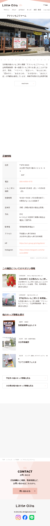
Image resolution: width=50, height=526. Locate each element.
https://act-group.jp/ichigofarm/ (32, 243)
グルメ (14, 10)
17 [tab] (30, 59)
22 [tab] (48, 59)
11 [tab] (8, 59)
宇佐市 (17, 459)
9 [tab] (1, 59)
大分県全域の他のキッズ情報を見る (19, 386)
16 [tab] (26, 59)
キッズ (29, 10)
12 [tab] (12, 59)
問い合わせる (25, 491)
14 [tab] (19, 59)
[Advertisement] (25, 119)
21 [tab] (45, 59)
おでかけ (22, 10)
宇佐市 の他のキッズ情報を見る (18, 378)
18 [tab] (34, 59)
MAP (22, 175)
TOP (3, 459)
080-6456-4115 (25, 181)
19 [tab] (37, 59)
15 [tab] (23, 59)
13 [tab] (15, 59)
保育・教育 (37, 10)
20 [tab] (41, 59)
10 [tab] (4, 59)
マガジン (6, 10)
